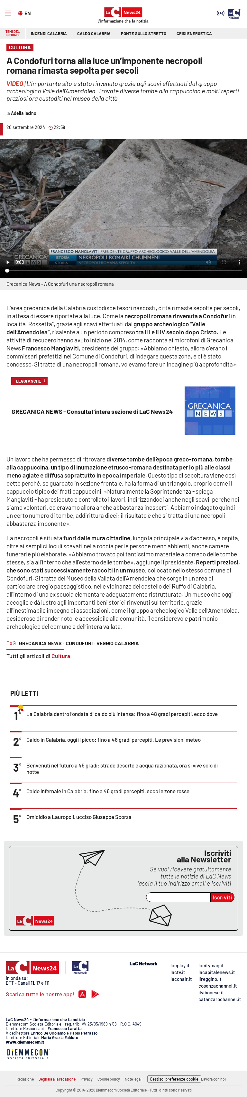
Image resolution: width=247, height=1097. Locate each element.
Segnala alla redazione (57, 1079)
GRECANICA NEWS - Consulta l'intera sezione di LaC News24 (92, 411)
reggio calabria (117, 643)
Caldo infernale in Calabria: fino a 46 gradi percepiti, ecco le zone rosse (107, 791)
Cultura (60, 655)
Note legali (133, 1079)
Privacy (86, 1079)
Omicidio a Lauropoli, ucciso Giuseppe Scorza (79, 816)
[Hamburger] (8, 13)
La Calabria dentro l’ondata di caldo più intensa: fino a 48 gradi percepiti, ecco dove (122, 714)
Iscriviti (222, 897)
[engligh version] (21, 12)
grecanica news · (41, 643)
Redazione (25, 1079)
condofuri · (80, 643)
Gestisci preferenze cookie (174, 1079)
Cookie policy (108, 1079)
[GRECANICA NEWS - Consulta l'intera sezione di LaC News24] (210, 432)
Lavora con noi (213, 1079)
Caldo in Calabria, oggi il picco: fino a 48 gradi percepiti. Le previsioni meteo (113, 739)
